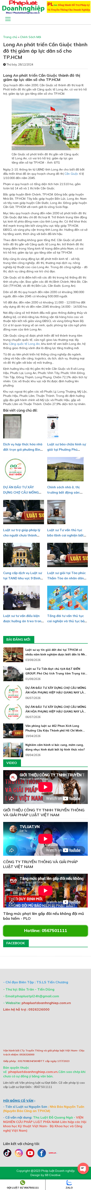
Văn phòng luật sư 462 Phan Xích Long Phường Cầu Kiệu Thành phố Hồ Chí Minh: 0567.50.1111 (54, 730)
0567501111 (54, 930)
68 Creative (53, 1175)
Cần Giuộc (71, 174)
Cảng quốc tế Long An (24, 344)
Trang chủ (10, 37)
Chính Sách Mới (30, 37)
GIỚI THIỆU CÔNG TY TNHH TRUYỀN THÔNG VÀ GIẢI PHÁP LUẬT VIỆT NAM (43, 812)
